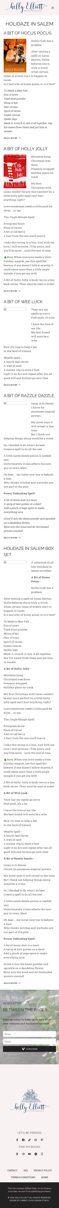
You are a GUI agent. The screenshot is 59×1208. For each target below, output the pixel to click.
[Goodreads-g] (42, 1154)
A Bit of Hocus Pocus (27, 33)
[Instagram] (35, 1140)
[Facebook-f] (17, 1140)
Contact (12, 1170)
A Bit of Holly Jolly (26, 148)
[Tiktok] (29, 1140)
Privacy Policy (43, 1170)
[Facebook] (23, 1140)
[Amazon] (17, 1154)
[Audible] (23, 1154)
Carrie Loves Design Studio (34, 1200)
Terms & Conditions (23, 1177)
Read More (12, 138)
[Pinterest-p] (42, 1140)
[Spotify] (35, 1154)
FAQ (26, 1170)
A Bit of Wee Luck (23, 301)
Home (44, 1177)
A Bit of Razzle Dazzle (29, 395)
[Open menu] (52, 7)
